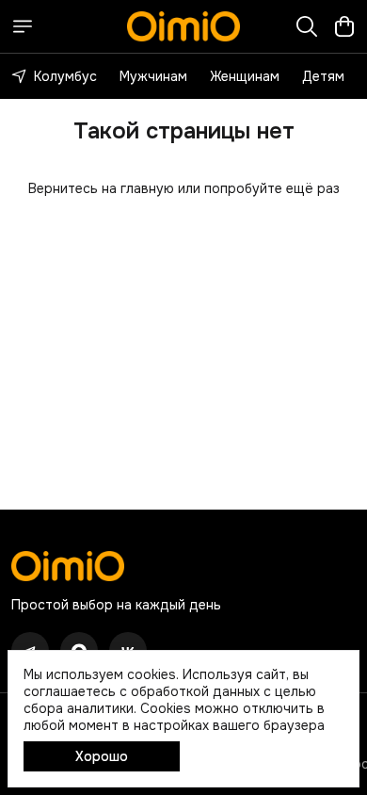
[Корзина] (344, 26)
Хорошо (101, 756)
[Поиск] (306, 26)
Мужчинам (153, 76)
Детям (323, 76)
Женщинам (244, 76)
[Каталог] (22, 26)
